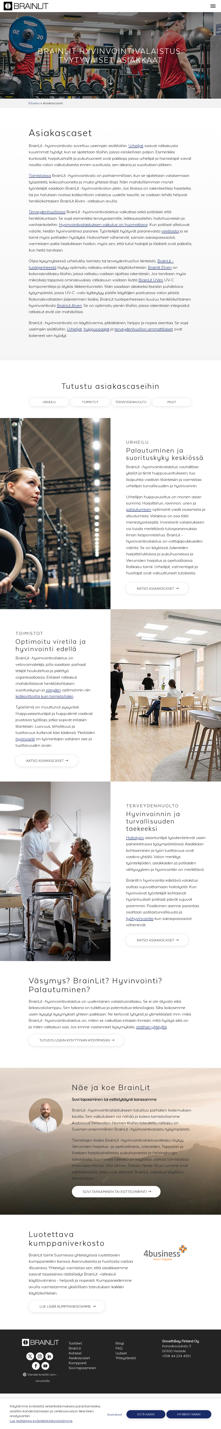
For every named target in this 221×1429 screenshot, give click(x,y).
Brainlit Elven (160, 267)
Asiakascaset (79, 1358)
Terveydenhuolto (131, 402)
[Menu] (213, 6)
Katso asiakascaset (155, 588)
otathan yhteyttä (151, 1027)
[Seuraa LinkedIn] (49, 1356)
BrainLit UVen (151, 280)
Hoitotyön (135, 837)
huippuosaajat (96, 329)
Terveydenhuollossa (47, 212)
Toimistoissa (40, 175)
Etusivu (34, 103)
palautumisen (138, 509)
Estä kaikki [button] (146, 1414)
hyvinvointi (25, 739)
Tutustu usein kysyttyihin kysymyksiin (74, 1040)
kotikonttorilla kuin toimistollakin (44, 696)
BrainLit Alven (69, 305)
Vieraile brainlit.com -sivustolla (42, 1378)
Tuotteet (75, 1343)
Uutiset (121, 1353)
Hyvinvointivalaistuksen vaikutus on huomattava (103, 224)
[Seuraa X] (30, 1356)
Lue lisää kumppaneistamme (65, 1306)
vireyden (53, 690)
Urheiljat (135, 145)
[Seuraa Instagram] (40, 1356)
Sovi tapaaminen (82, 1368)
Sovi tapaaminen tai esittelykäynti (115, 1192)
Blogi (119, 1343)
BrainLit (75, 1348)
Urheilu (49, 402)
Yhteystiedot (125, 1358)
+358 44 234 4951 (176, 1356)
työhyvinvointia (139, 918)
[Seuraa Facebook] (36, 1366)
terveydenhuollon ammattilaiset (144, 329)
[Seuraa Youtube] (45, 1366)
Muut (171, 402)
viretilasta (170, 231)
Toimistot (90, 402)
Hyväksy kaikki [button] (188, 1414)
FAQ (119, 1348)
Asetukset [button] (114, 1414)
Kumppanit (78, 1363)
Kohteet (75, 1353)
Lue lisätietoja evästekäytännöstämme (41, 1421)
